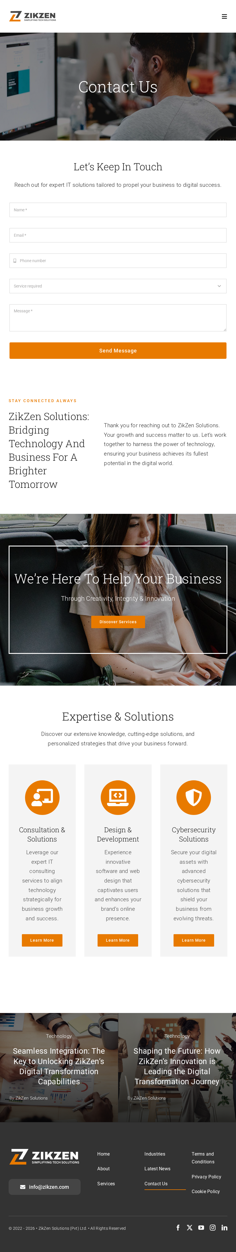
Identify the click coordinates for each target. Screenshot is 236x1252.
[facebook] (178, 1228)
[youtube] (201, 1228)
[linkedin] (224, 1228)
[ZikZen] (33, 13)
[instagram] (213, 1228)
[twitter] (190, 1228)
